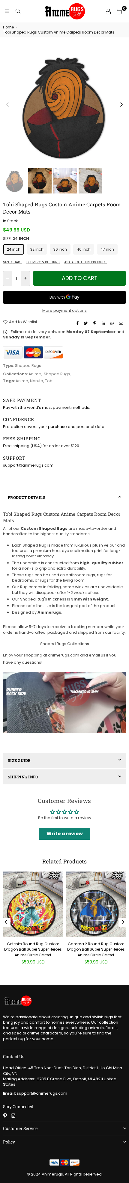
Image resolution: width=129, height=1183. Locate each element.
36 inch (60, 249)
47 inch (107, 249)
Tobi (49, 381)
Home (8, 27)
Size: (16, 238)
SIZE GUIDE (19, 760)
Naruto (36, 381)
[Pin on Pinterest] (95, 323)
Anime (34, 374)
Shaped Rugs (57, 374)
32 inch (37, 249)
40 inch (84, 249)
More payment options (64, 310)
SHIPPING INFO (23, 777)
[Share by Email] (121, 323)
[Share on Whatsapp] (112, 323)
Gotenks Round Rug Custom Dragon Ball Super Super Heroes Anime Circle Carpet (33, 949)
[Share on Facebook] (78, 323)
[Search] (18, 11)
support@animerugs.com (35, 1093)
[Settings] (108, 11)
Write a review (64, 833)
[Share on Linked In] (104, 323)
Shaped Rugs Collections (64, 644)
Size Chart (12, 262)
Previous (7, 104)
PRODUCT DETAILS (26, 497)
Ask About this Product (85, 262)
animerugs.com (63, 655)
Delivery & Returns (43, 262)
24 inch (13, 249)
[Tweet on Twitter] (86, 323)
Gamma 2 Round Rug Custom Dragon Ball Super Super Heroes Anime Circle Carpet (96, 949)
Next (121, 104)
